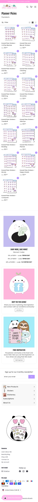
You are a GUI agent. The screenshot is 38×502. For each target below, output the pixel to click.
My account (5, 462)
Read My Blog (6, 454)
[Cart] (31, 6)
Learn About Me (7, 452)
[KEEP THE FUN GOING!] (19, 284)
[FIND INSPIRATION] (19, 332)
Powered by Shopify (26, 498)
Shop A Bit (5, 457)
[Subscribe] (31, 377)
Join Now (19, 310)
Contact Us (5, 459)
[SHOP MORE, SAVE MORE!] (19, 231)
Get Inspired (19, 360)
